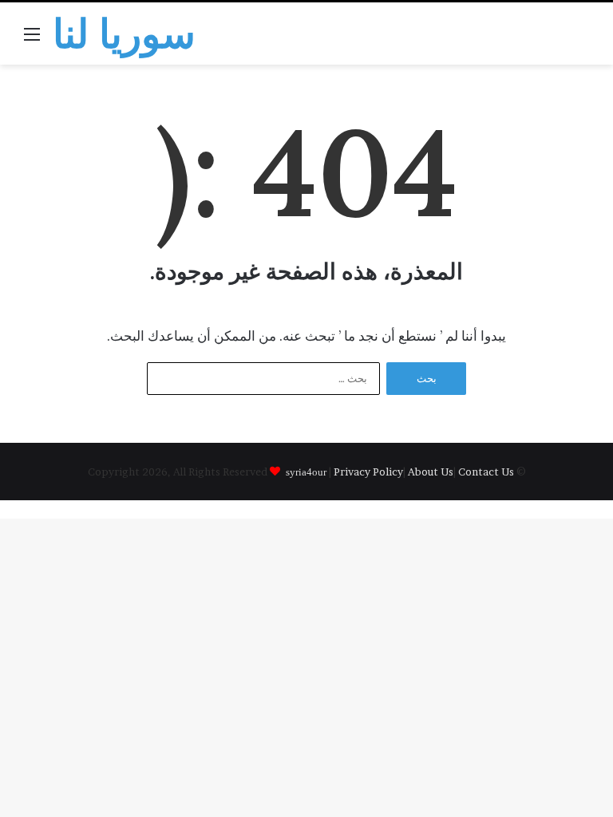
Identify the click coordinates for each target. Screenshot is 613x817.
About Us (430, 471)
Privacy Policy (368, 471)
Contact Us (486, 471)
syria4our (306, 471)
